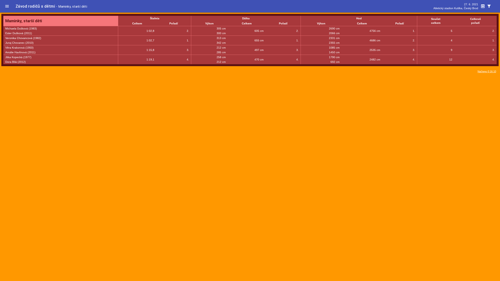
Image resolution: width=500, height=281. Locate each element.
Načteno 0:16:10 (487, 71)
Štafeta (154, 18)
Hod (359, 18)
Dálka (246, 18)
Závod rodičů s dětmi (35, 6)
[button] (7, 6)
